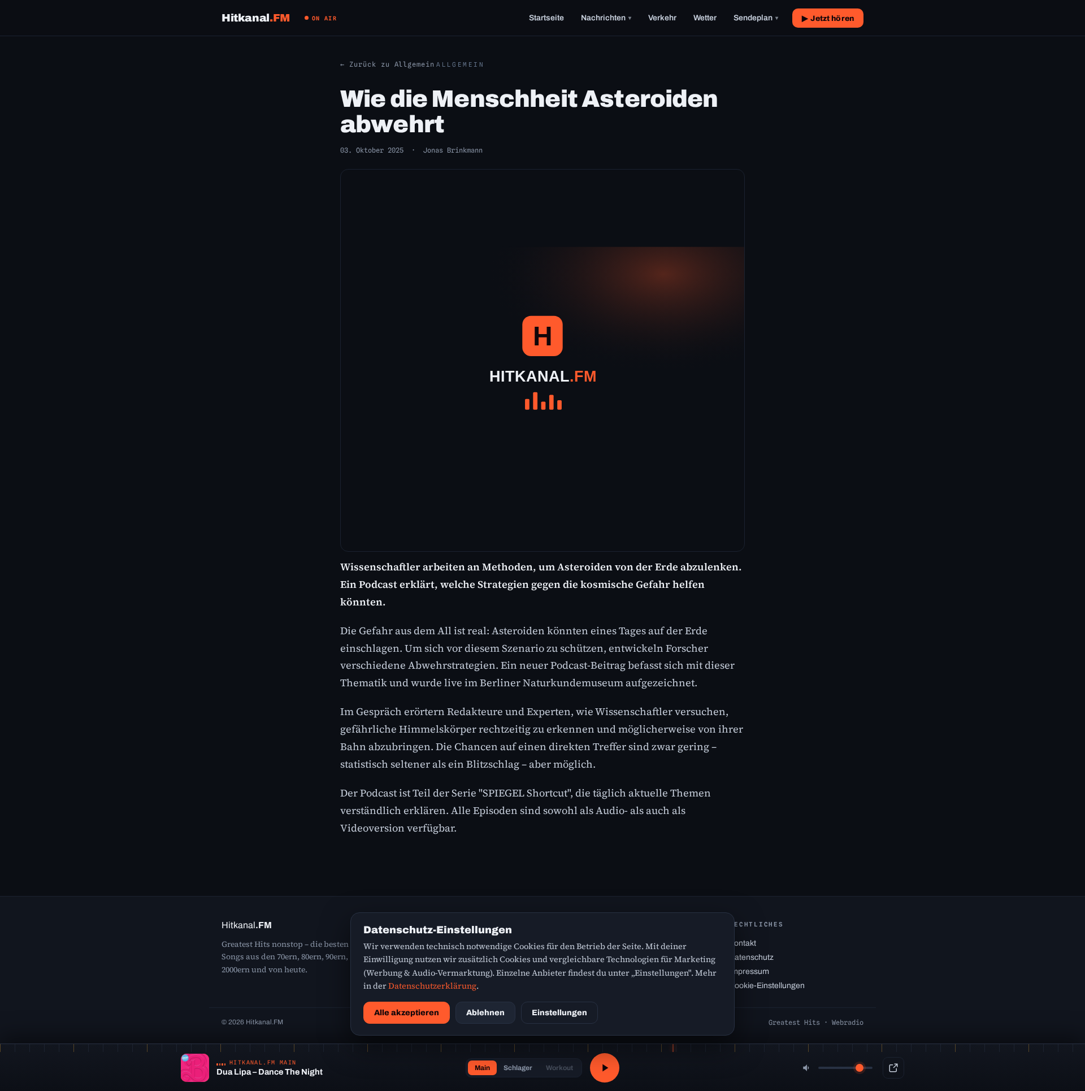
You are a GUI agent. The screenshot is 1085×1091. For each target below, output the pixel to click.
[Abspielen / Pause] (604, 1068)
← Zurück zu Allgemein (387, 64)
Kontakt (742, 943)
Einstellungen (559, 1012)
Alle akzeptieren (406, 1012)
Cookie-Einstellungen (767, 985)
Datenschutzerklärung (432, 986)
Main (482, 1068)
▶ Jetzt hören (828, 18)
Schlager (518, 1068)
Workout (559, 1068)
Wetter (705, 18)
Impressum (749, 971)
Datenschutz (751, 957)
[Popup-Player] (893, 1068)
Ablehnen (485, 1012)
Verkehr (662, 18)
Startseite (546, 18)
